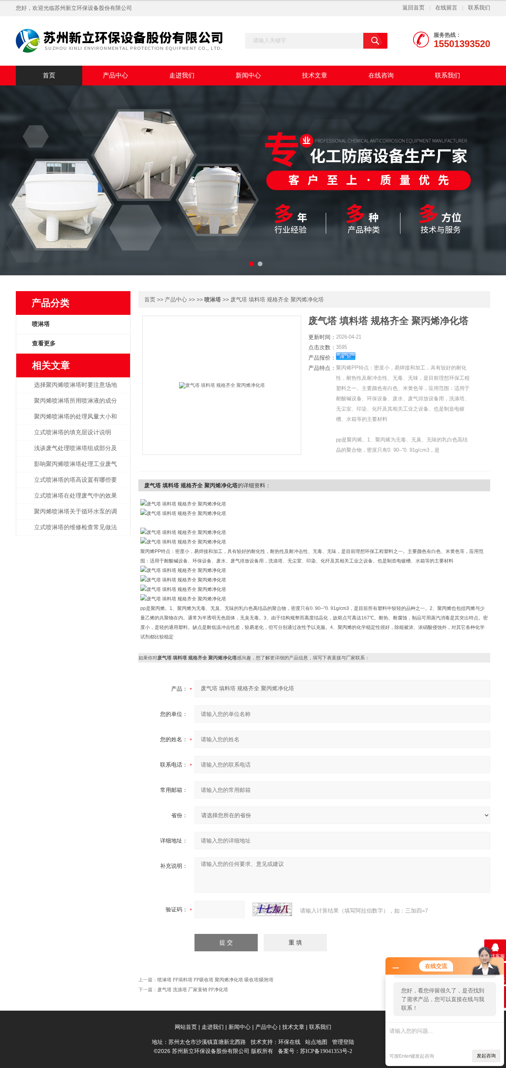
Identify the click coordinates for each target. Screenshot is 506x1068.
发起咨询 (486, 1056)
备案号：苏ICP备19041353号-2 (315, 1051)
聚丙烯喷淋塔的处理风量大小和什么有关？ (75, 420)
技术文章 (314, 75)
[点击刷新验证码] (272, 909)
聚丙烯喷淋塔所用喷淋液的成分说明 (75, 405)
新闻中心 (248, 75)
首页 (49, 75)
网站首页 (186, 1027)
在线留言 (446, 8)
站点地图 (316, 1042)
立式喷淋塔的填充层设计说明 (72, 432)
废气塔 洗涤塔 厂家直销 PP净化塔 (192, 989)
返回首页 (413, 8)
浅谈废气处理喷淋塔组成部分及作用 (75, 452)
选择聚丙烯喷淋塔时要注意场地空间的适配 (75, 389)
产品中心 (115, 75)
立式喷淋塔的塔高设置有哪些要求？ (75, 484)
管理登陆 (343, 1042)
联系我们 (479, 8)
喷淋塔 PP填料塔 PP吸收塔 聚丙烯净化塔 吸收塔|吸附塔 (215, 980)
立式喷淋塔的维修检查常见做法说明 (75, 531)
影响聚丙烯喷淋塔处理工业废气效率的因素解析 (75, 468)
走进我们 (181, 75)
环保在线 (289, 1042)
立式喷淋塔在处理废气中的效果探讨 (75, 499)
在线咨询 (381, 75)
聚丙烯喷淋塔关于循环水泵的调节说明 (75, 515)
